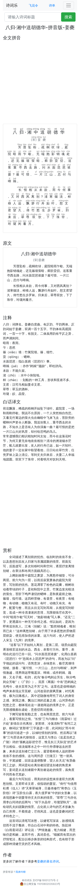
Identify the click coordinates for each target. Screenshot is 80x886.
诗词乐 (12, 5)
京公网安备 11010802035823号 (42, 884)
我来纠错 (21, 871)
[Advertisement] (40, 82)
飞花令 (33, 5)
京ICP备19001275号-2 (45, 880)
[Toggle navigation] (68, 5)
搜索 (68, 17)
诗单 (52, 5)
